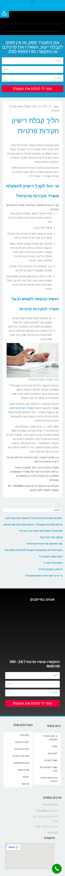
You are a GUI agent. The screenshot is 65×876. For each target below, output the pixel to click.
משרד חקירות (50, 760)
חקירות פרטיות (22, 742)
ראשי (56, 106)
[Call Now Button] (57, 868)
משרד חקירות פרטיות (21, 408)
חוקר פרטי (52, 753)
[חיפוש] (6, 510)
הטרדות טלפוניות (21, 763)
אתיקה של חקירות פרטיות (48, 779)
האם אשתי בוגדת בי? (50, 556)
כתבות (26, 777)
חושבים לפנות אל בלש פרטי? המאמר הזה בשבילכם (34, 518)
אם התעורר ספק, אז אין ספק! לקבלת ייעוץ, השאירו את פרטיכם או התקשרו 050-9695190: (32, 47)
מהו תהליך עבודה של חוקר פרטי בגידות (40, 530)
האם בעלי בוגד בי (52, 562)
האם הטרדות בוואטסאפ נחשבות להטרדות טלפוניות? (33, 550)
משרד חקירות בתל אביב (48, 769)
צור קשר (25, 784)
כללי (44, 106)
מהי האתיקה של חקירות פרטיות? (44, 543)
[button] (32, 3)
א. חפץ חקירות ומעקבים (50, 738)
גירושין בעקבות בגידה (50, 569)
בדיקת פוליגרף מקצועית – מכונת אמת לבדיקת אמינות (32, 524)
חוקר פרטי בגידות (21, 756)
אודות (54, 746)
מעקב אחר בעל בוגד (51, 537)
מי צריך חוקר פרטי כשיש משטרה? (43, 575)
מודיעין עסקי (23, 770)
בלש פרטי (24, 735)
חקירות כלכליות (21, 749)
